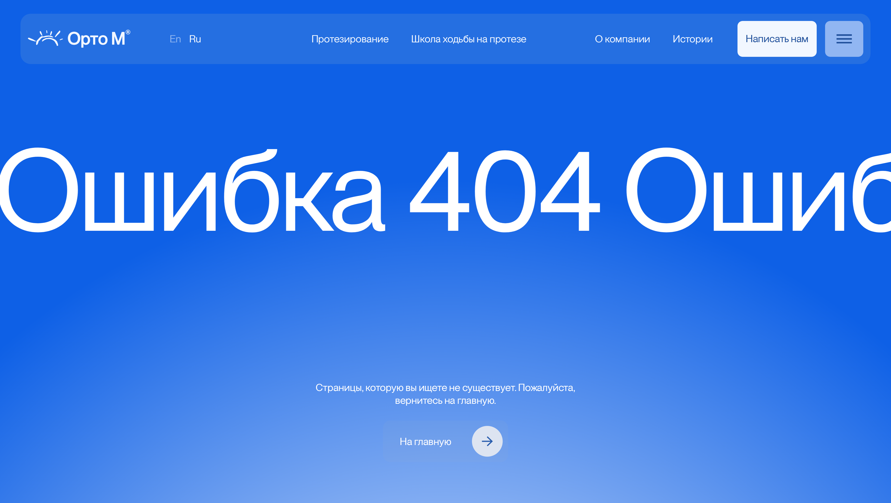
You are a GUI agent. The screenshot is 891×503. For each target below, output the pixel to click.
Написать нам (777, 38)
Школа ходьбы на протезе (468, 39)
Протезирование (350, 39)
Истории (693, 39)
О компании (622, 39)
